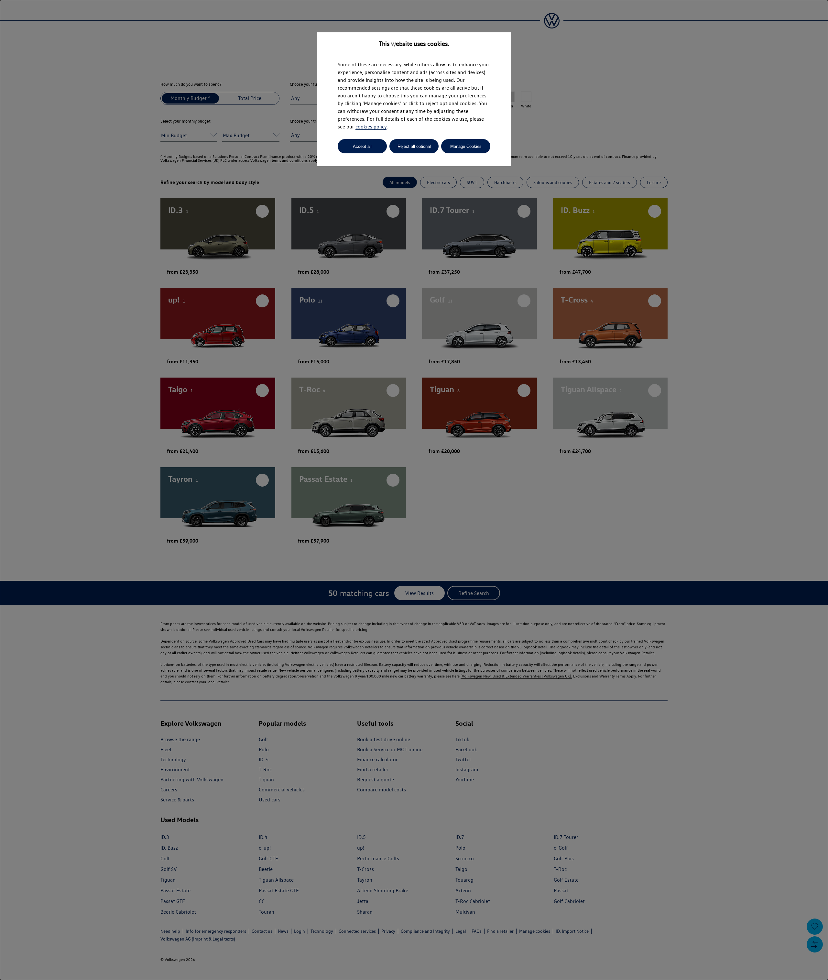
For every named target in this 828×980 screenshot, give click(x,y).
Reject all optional (414, 146)
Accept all (362, 146)
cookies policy (371, 127)
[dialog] (414, 490)
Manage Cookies (466, 146)
